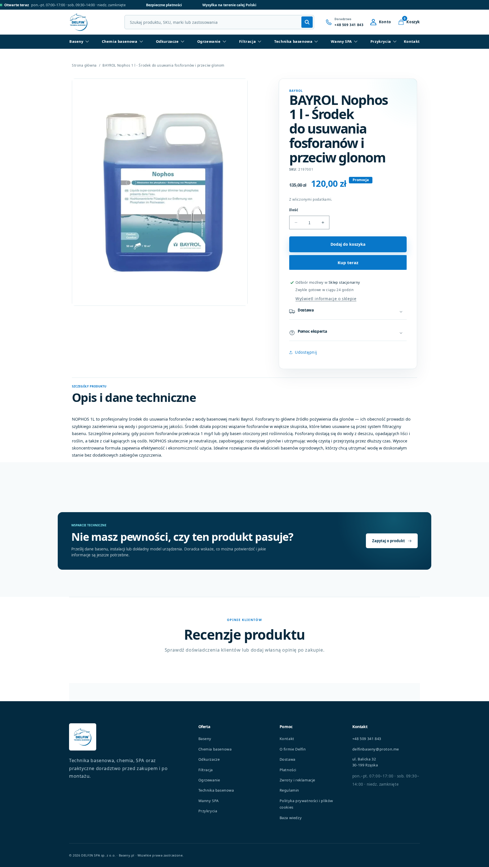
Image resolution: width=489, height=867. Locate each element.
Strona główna (84, 65)
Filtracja (247, 41)
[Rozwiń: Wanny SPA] (355, 42)
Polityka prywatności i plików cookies (306, 804)
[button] (409, 22)
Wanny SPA (341, 41)
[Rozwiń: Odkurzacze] (182, 42)
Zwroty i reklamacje (297, 780)
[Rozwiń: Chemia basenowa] (141, 42)
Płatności (288, 769)
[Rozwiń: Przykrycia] (394, 42)
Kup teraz (348, 262)
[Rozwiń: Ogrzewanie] (224, 42)
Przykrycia (380, 41)
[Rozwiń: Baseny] (87, 42)
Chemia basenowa (120, 41)
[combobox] (219, 22)
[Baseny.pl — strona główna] (78, 22)
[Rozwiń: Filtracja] (259, 42)
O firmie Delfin (293, 749)
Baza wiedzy (291, 817)
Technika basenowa (293, 41)
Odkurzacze (167, 41)
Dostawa (287, 759)
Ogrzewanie (209, 41)
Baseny (76, 41)
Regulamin (289, 790)
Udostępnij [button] (306, 352)
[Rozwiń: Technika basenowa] (316, 42)
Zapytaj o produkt (388, 540)
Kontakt (412, 41)
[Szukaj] (307, 22)
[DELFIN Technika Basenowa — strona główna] (82, 737)
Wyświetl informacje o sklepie (325, 298)
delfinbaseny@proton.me (375, 749)
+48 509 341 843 (366, 738)
